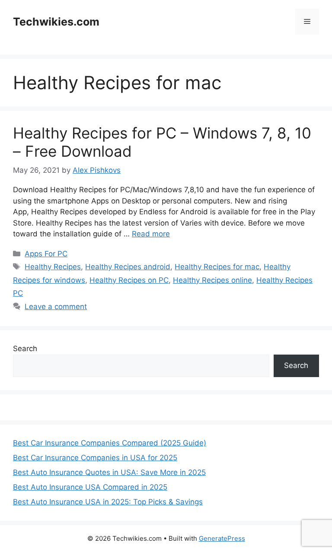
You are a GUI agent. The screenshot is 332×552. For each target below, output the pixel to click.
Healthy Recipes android (127, 266)
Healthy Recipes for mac (217, 266)
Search (25, 348)
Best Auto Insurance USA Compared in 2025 (90, 487)
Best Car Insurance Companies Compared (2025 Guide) (109, 443)
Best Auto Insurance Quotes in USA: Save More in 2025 (109, 472)
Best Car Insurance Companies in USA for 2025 (95, 457)
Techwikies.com (56, 21)
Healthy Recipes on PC (129, 280)
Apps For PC (46, 253)
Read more (151, 233)
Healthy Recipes (53, 266)
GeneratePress (222, 538)
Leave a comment (56, 306)
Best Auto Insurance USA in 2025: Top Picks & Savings (108, 501)
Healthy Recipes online (212, 280)
